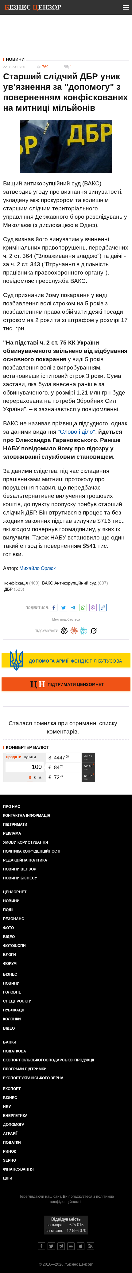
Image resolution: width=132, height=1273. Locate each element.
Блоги (9, 955)
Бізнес (10, 974)
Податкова (14, 1051)
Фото (8, 928)
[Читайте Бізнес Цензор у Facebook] (41, 1246)
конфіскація (22, 583)
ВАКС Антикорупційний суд (75, 583)
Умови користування (25, 842)
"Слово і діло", (77, 431)
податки (12, 1142)
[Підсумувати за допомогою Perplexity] (83, 630)
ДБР (14, 589)
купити (30, 757)
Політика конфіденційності (31, 851)
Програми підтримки (25, 1069)
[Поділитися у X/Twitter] (63, 607)
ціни (7, 1178)
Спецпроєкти (17, 1001)
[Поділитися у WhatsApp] (83, 607)
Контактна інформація (26, 815)
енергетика (15, 1116)
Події (8, 910)
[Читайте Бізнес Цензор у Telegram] (61, 1246)
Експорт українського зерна (33, 1078)
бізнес (10, 1098)
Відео (9, 937)
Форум (10, 963)
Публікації (13, 1010)
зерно (9, 1160)
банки (9, 1042)
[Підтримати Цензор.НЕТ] (66, 685)
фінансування (18, 1169)
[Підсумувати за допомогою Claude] (74, 630)
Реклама (12, 833)
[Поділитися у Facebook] (53, 607)
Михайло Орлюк (37, 568)
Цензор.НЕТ (14, 892)
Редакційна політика (25, 860)
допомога (14, 1124)
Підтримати (15, 824)
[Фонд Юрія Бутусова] (66, 660)
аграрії (10, 1133)
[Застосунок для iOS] (80, 1246)
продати (13, 757)
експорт (12, 1089)
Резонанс (13, 919)
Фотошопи (14, 946)
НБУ (7, 1107)
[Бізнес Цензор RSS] (90, 1246)
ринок (9, 1151)
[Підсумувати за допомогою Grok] (93, 630)
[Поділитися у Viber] (93, 607)
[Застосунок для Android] (71, 1246)
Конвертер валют (27, 747)
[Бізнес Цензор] (33, 8)
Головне (12, 992)
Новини (15, 59)
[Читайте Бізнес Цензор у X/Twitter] (51, 1246)
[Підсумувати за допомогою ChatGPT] (64, 630)
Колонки (12, 1019)
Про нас (11, 806)
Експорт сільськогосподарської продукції (48, 1060)
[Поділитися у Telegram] (73, 607)
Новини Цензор (19, 869)
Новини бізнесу (20, 878)
